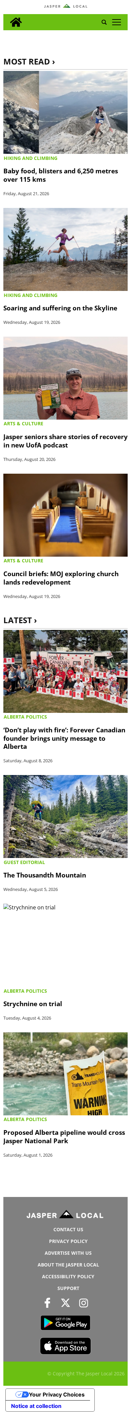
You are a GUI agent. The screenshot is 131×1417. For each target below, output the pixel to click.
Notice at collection (36, 1406)
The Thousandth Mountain (44, 874)
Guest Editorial (24, 862)
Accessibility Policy (68, 1276)
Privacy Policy (68, 1241)
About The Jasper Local (68, 1264)
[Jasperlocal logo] (65, 1216)
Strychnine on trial (32, 1003)
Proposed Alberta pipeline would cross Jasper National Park (64, 1136)
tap (116, 22)
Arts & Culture (23, 423)
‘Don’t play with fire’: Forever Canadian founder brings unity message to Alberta (64, 738)
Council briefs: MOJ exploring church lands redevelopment (61, 578)
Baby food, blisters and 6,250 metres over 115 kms (60, 175)
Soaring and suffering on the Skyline (60, 307)
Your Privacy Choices (57, 1394)
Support (68, 1288)
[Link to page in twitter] (65, 1302)
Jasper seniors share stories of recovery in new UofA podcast (65, 440)
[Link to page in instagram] (83, 1302)
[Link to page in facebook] (47, 1302)
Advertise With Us (68, 1253)
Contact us (68, 1229)
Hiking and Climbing (30, 158)
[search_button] (104, 22)
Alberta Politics (25, 717)
